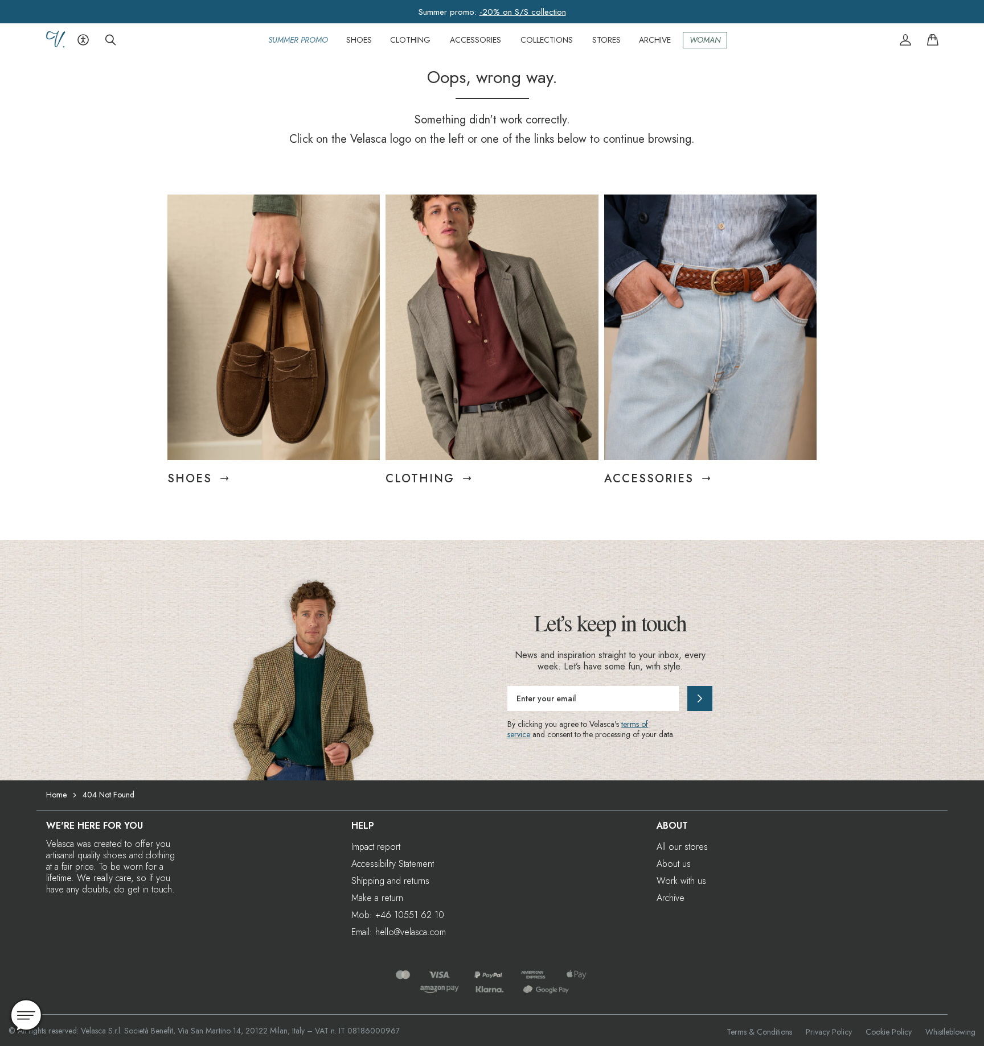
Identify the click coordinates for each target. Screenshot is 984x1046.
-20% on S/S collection (522, 12)
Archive (670, 897)
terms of (634, 724)
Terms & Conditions (759, 1031)
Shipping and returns (390, 880)
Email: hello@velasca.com (398, 931)
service (518, 734)
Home (56, 794)
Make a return (377, 897)
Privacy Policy (829, 1031)
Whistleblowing (950, 1031)
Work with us (681, 880)
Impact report (375, 846)
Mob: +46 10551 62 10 (397, 914)
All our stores (682, 846)
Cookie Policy (889, 1031)
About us (674, 863)
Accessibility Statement (392, 863)
